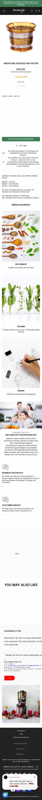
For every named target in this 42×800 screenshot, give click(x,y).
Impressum (21, 731)
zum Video (22, 558)
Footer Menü (20, 743)
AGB (10, 669)
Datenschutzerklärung (21, 737)
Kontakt (20, 754)
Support (20, 749)
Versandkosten (26, 72)
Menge (21, 82)
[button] (16, 127)
